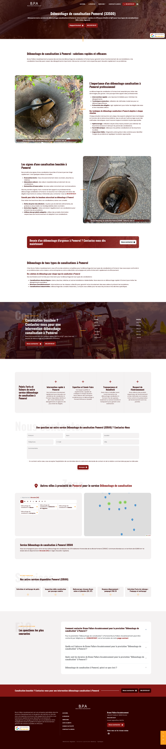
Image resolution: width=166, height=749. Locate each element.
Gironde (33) (44, 551)
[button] (109, 509)
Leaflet (149, 535)
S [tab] (42, 501)
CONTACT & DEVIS (115, 4)
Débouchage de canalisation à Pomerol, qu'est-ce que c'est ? (91, 667)
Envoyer (82, 467)
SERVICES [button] (101, 4)
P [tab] (39, 501)
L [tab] (33, 501)
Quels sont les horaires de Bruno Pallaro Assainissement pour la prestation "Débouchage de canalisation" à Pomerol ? (104, 658)
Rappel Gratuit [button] (75, 25)
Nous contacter (127, 242)
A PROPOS (92, 4)
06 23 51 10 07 (130, 4)
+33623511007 (91, 638)
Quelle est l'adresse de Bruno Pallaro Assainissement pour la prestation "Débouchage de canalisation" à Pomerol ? (103, 647)
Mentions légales (69, 741)
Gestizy (93, 741)
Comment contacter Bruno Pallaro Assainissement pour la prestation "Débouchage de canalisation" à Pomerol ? (102, 629)
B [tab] (24, 501)
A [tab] (21, 501)
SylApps (100, 741)
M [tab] (36, 501)
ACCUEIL (82, 4)
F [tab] (30, 501)
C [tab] (27, 501)
